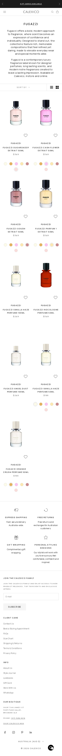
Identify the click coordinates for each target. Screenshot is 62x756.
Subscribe (14, 606)
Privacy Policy (9, 653)
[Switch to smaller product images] (57, 87)
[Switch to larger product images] (51, 87)
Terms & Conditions (12, 648)
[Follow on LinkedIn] (30, 732)
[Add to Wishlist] (26, 135)
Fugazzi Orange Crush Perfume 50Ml (16, 470)
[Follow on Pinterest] (22, 732)
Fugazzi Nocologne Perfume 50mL (46, 311)
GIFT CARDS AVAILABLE (31, 4)
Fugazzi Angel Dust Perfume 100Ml (16, 390)
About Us (7, 668)
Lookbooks (8, 678)
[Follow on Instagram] (13, 732)
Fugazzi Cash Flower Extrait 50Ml (46, 149)
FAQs (5, 633)
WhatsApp (8, 692)
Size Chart (8, 638)
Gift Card (7, 683)
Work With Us (9, 687)
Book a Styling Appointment (16, 628)
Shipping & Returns (12, 643)
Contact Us (8, 623)
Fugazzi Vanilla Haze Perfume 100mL (16, 311)
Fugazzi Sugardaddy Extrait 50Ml (16, 149)
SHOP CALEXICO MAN (13, 723)
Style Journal (9, 673)
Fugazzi (16, 143)
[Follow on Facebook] (5, 732)
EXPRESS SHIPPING (16, 517)
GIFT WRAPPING (16, 545)
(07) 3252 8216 (18, 718)
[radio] (5, 164)
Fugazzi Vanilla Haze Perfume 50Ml (46, 390)
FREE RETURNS (46, 517)
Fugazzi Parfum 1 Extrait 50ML (46, 230)
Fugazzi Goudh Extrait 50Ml (16, 230)
